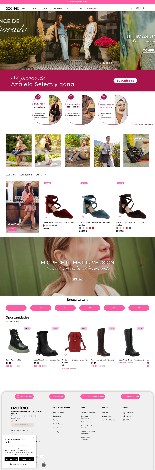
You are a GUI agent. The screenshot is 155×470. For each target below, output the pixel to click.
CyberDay (56, 432)
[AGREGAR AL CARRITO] (85, 354)
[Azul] (56, 225)
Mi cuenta (105, 412)
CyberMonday (57, 428)
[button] (35, 8)
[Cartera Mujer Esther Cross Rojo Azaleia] (75, 342)
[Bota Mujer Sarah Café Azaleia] (104, 342)
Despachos (59, 396)
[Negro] (7, 363)
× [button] (34, 438)
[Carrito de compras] (148, 8)
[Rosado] (47, 225)
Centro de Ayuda (58, 412)
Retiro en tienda (26, 396)
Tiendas (55, 420)
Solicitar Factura (58, 424)
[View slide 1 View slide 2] (77, 40)
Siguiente (151, 342)
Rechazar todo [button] (27, 459)
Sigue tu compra (133, 396)
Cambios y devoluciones (95, 396)
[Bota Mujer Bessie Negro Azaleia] (132, 342)
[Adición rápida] (72, 217)
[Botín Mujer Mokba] (19, 342)
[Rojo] (44, 225)
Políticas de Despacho (88, 422)
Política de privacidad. (22, 455)
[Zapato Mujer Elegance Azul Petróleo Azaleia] (96, 201)
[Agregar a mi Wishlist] (46, 217)
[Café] (53, 225)
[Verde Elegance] (50, 225)
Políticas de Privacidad (88, 412)
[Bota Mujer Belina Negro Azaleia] (47, 342)
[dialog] (19, 451)
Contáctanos (57, 416)
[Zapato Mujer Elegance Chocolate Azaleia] (132, 201)
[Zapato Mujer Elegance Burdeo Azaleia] (59, 201)
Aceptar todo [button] (11, 459)
